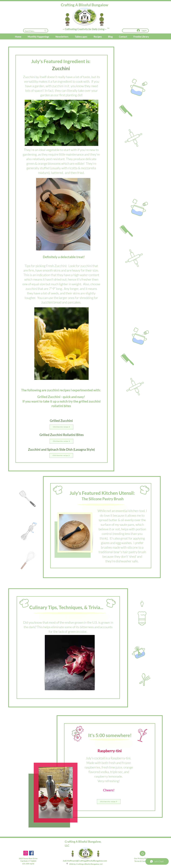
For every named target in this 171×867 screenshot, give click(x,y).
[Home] (142, 853)
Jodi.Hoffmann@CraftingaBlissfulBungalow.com (85, 860)
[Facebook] (31, 853)
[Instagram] (25, 853)
